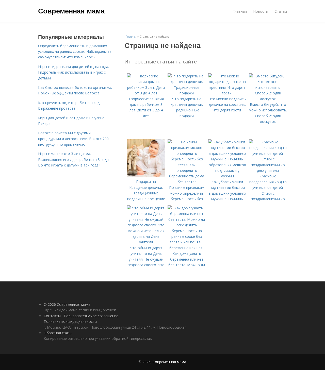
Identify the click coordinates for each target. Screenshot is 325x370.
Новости (260, 11)
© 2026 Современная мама (67, 304)
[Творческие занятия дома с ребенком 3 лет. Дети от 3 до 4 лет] (146, 93)
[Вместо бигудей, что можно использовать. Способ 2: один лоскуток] (268, 98)
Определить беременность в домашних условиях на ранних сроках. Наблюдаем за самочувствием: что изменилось (74, 51)
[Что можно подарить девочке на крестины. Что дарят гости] (227, 93)
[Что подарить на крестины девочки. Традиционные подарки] (187, 93)
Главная (240, 11)
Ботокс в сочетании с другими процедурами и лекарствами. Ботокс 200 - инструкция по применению (74, 138)
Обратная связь (58, 332)
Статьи (280, 11)
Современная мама (71, 10)
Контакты (52, 315)
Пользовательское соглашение (91, 315)
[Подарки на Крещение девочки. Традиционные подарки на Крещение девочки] (146, 176)
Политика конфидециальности (70, 321)
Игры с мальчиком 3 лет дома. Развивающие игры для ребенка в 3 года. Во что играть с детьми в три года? (73, 159)
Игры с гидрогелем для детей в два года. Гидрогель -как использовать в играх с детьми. (73, 72)
